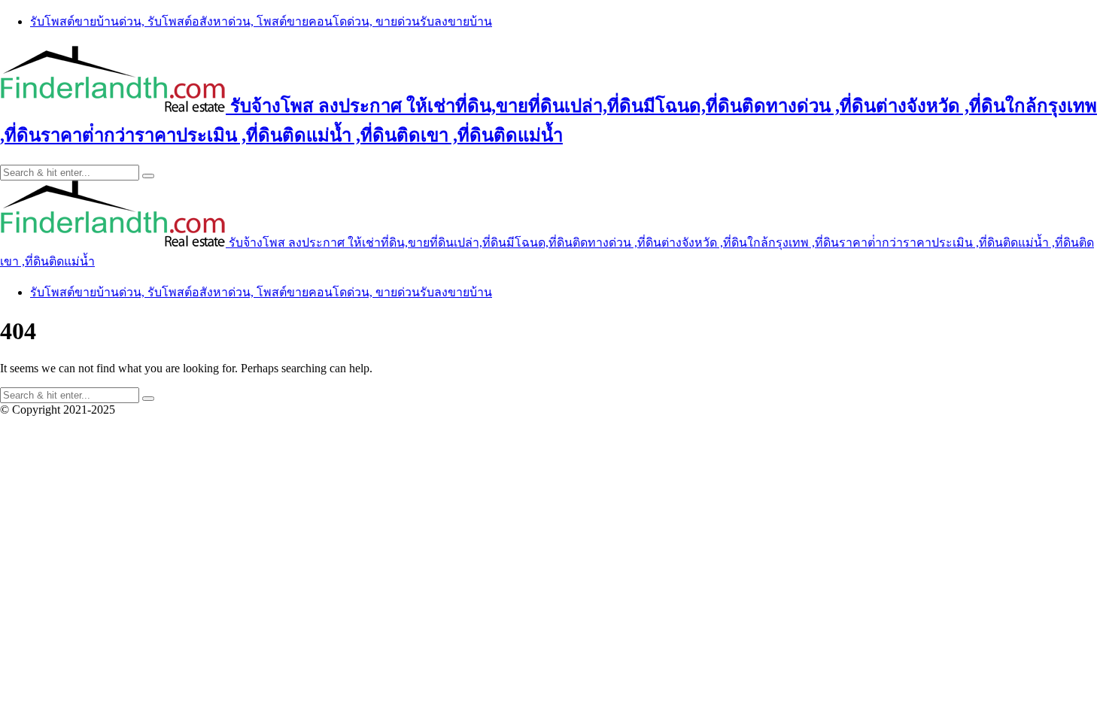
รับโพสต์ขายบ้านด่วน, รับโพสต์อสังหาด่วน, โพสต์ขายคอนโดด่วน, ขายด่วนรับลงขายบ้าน (261, 21)
